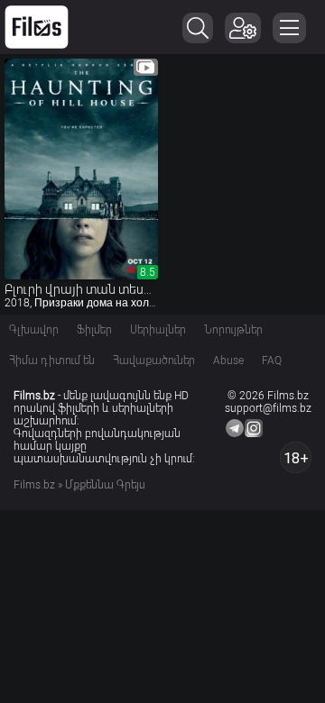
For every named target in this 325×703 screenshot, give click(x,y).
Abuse (228, 360)
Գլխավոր (34, 330)
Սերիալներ (158, 330)
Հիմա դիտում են (52, 360)
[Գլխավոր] (36, 27)
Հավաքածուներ (154, 360)
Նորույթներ (233, 330)
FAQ (272, 360)
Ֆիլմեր (94, 330)
